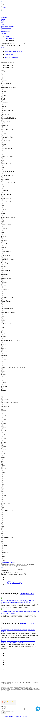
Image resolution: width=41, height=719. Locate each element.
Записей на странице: (8, 45)
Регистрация (9, 716)
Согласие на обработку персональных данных (12, 676)
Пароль (3, 709)
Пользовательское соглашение (8, 675)
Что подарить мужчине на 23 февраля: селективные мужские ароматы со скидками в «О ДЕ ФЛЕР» (18, 601)
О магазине (4, 17)
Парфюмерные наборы (11, 57)
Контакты (3, 33)
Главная (7, 37)
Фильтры (4, 47)
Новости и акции (5, 31)
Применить (5, 562)
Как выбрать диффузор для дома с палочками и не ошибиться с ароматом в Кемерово (18, 641)
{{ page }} (9, 581)
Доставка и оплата (6, 28)
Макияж (3, 22)
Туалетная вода (9, 54)
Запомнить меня (8, 711)
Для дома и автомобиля (7, 26)
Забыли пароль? (21, 716)
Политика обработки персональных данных (11, 674)
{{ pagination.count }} (14, 583)
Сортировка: (5, 44)
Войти (3, 713)
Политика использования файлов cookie (10, 680)
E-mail (3, 706)
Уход (2, 24)
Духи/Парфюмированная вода (13, 51)
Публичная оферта (5, 677)
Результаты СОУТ (5, 678)
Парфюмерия (4, 20)
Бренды (3, 19)
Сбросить (12, 562)
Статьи (3, 29)
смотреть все (27, 593)
